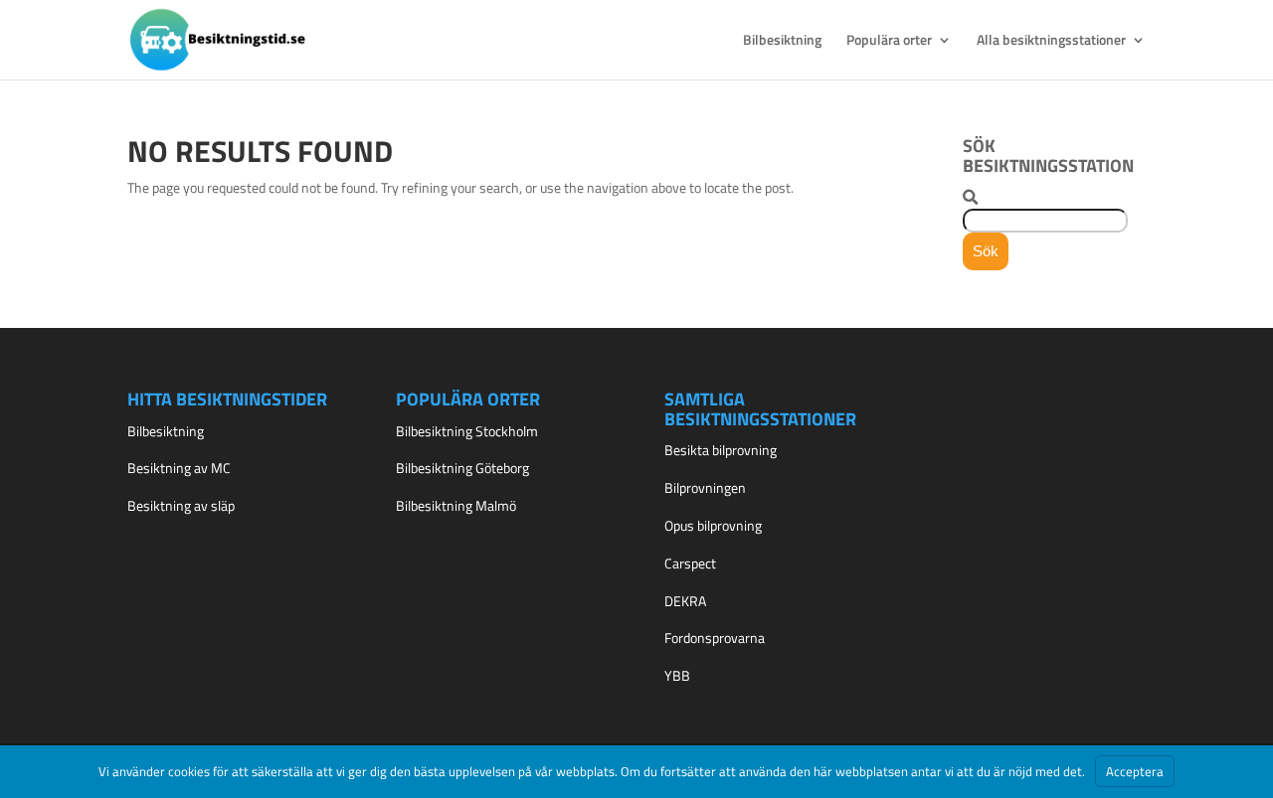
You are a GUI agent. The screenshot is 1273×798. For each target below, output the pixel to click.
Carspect (690, 563)
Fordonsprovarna (714, 637)
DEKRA (685, 600)
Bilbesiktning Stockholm (467, 430)
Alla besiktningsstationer (1051, 41)
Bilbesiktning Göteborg (462, 467)
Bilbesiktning (782, 41)
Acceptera (1135, 771)
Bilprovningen (705, 487)
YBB (677, 675)
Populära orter (889, 41)
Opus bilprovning (713, 525)
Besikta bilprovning (720, 449)
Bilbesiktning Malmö (456, 505)
